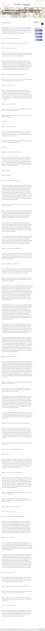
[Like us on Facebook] (38, 629)
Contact (12, 629)
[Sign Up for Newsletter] (42, 629)
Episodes (5, 629)
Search (42, 1)
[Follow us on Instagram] (40, 629)
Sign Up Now (9, 629)
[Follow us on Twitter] (41, 629)
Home (2, 629)
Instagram (40, 1)
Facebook (37, 1)
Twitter (35, 1)
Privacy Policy (16, 629)
